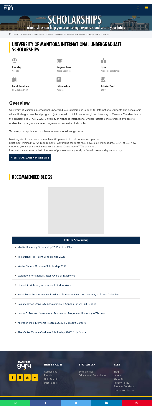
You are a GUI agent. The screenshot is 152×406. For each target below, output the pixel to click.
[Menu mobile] (146, 7)
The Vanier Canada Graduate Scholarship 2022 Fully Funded (52, 332)
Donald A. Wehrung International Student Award (45, 285)
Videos (118, 375)
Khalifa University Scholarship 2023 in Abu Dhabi (46, 247)
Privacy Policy (121, 382)
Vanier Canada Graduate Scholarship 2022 (42, 266)
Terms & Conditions (125, 386)
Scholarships (26, 34)
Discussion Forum (124, 390)
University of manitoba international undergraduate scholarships (82, 34)
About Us (119, 379)
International (39, 34)
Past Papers (51, 382)
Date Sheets (51, 379)
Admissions (50, 371)
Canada (50, 34)
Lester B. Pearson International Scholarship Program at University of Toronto (61, 313)
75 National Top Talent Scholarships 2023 (41, 256)
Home (15, 34)
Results (48, 375)
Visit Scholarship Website (30, 157)
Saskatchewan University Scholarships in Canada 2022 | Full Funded (57, 304)
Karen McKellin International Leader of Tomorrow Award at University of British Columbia (68, 294)
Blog (116, 371)
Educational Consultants (92, 375)
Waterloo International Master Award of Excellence (46, 275)
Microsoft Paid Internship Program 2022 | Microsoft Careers (52, 322)
